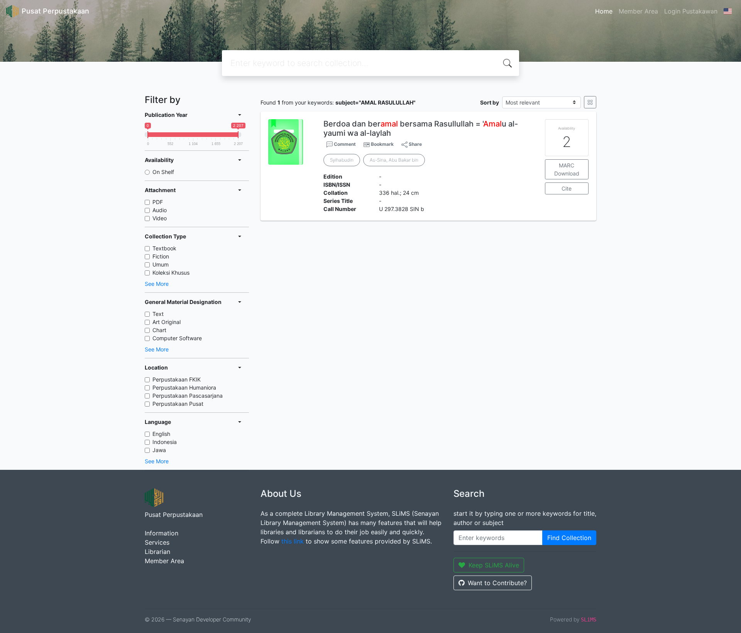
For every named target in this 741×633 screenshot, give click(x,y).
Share (415, 144)
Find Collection (569, 538)
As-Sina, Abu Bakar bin (394, 160)
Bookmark (382, 144)
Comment (344, 144)
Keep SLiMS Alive (494, 565)
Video (159, 218)
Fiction (160, 256)
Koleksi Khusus (170, 272)
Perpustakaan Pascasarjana (187, 395)
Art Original (166, 322)
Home (603, 11)
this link (292, 541)
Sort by (489, 102)
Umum (160, 264)
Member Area (638, 11)
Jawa (159, 450)
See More (157, 283)
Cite (567, 188)
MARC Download (566, 169)
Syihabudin (342, 160)
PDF (157, 202)
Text (158, 314)
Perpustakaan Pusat (177, 403)
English (161, 433)
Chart (159, 330)
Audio (159, 210)
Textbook (164, 248)
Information (161, 533)
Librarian (157, 551)
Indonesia (164, 442)
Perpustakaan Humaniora (184, 387)
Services (157, 542)
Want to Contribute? (497, 583)
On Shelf (163, 172)
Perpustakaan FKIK (176, 379)
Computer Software (177, 338)
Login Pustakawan (690, 11)
